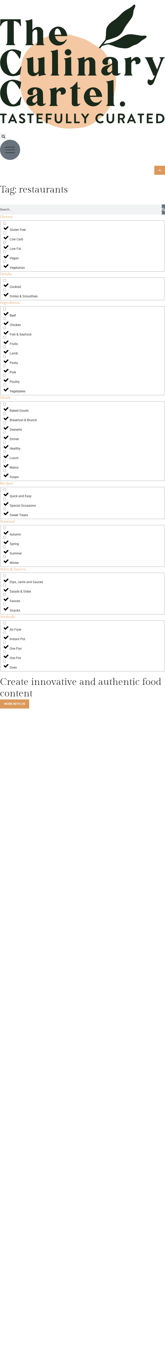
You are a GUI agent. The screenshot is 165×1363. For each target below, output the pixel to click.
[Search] (163, 209)
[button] (3, 136)
